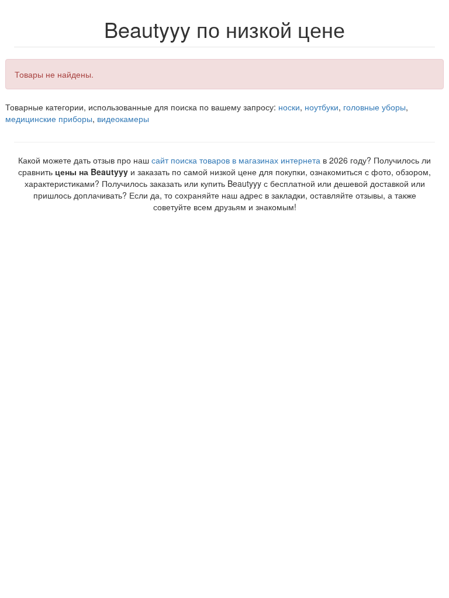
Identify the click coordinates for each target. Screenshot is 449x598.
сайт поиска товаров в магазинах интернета (235, 160)
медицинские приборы (48, 118)
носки (289, 107)
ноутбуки (322, 107)
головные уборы (374, 107)
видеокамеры (123, 118)
